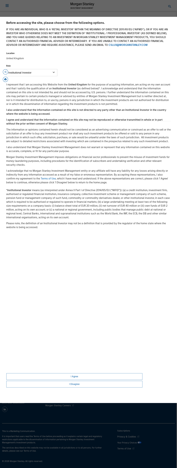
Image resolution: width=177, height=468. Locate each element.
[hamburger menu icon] (7, 5)
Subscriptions (123, 431)
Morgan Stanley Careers (58, 405)
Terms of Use (48, 178)
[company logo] (82, 6)
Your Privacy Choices (127, 442)
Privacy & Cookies (126, 436)
